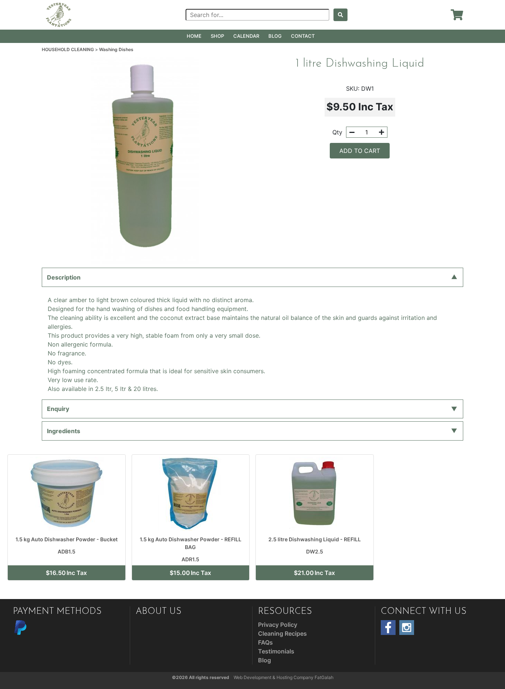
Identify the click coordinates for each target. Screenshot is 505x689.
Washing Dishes (116, 49)
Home (194, 36)
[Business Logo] (59, 14)
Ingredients (63, 431)
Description (64, 277)
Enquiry (58, 408)
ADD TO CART (359, 150)
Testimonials (276, 651)
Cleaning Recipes (282, 633)
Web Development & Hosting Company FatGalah (283, 677)
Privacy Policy (277, 624)
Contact (303, 36)
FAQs (265, 642)
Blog (275, 36)
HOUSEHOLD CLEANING (68, 49)
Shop (217, 36)
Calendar (246, 36)
